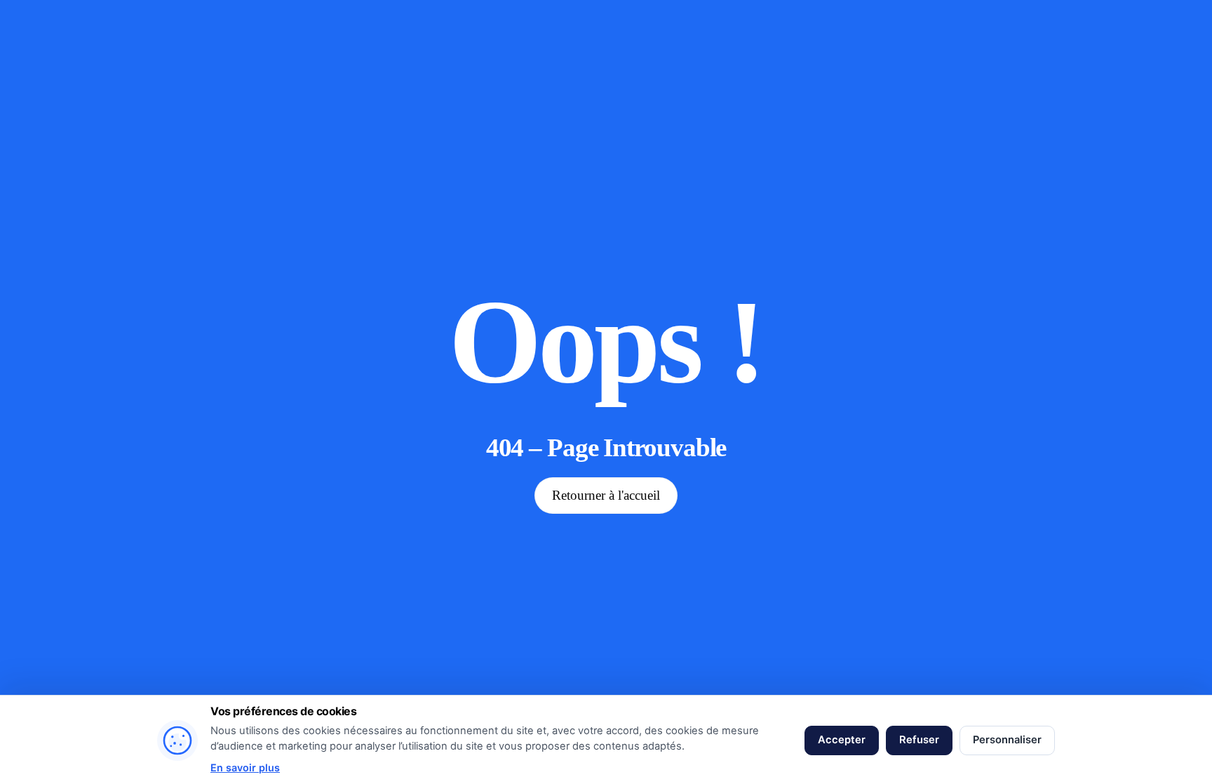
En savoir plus (245, 767)
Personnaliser (1007, 739)
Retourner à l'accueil (606, 495)
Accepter (842, 739)
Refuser (919, 739)
